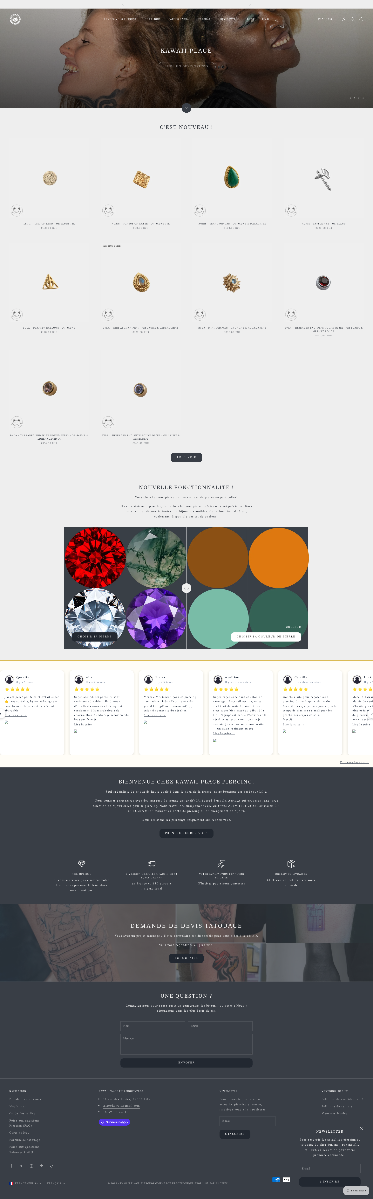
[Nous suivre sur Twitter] (21, 1166)
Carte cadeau (19, 1133)
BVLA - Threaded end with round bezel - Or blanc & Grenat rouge (324, 330)
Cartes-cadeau (180, 19)
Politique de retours (337, 1106)
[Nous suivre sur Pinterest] (42, 1166)
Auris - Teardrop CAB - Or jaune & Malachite (232, 224)
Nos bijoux (153, 19)
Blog (250, 19)
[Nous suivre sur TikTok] (52, 1166)
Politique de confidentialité (343, 1099)
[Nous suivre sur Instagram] (31, 1166)
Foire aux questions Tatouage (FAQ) (24, 1149)
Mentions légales (334, 1113)
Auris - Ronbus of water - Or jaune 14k (141, 224)
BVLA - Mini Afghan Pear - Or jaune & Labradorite (141, 328)
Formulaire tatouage (24, 1140)
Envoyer (186, 1062)
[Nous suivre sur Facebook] (11, 1166)
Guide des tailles (22, 1113)
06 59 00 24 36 (115, 1112)
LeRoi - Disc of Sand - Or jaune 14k (49, 224)
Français (325, 19)
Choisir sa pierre (95, 636)
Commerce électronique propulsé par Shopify (191, 1183)
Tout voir (186, 457)
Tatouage (206, 19)
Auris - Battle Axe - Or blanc (324, 224)
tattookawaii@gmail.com (121, 1106)
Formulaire (186, 958)
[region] (186, 58)
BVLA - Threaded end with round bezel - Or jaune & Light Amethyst (49, 437)
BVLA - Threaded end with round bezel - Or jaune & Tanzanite (141, 437)
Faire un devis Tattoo (186, 64)
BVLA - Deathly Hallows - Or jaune (49, 328)
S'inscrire (330, 1181)
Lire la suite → (16, 715)
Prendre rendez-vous (186, 833)
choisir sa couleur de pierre (266, 636)
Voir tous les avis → (354, 762)
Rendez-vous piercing (120, 19)
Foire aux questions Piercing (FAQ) (24, 1123)
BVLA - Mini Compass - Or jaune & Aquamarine (232, 328)
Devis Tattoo (229, 19)
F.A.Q (265, 19)
